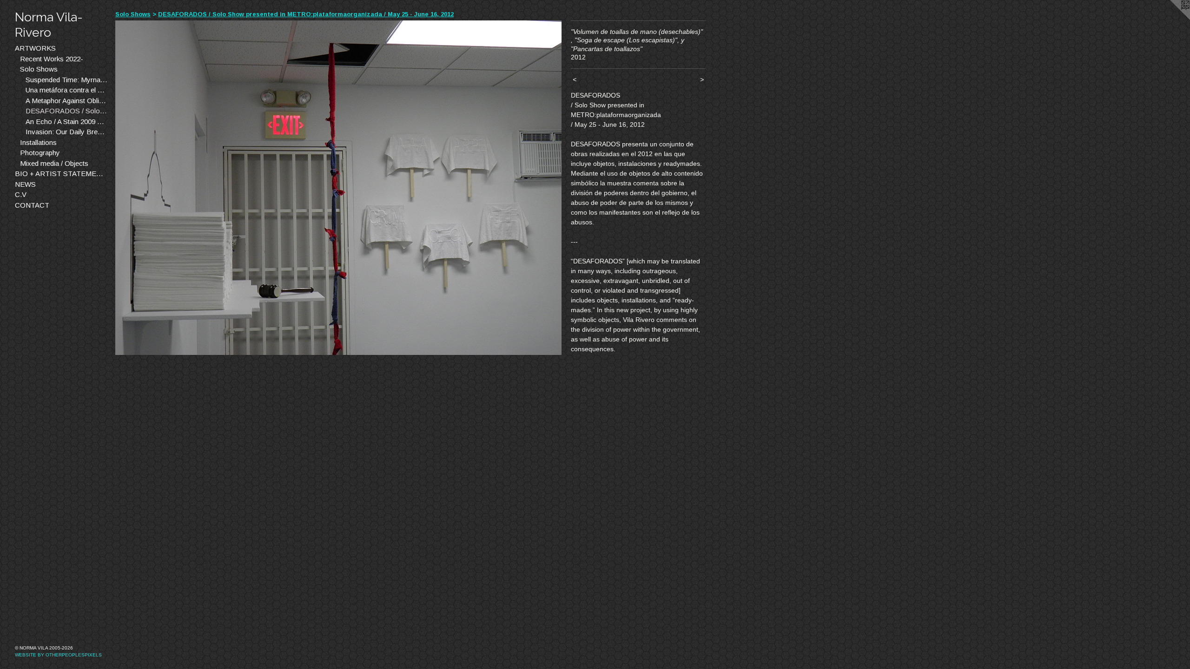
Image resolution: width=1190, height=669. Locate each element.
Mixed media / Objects (54, 163)
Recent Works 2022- (51, 59)
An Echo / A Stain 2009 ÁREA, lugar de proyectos (67, 121)
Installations (38, 142)
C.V (20, 194)
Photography (40, 153)
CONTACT (32, 205)
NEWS (25, 184)
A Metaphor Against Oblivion (67, 101)
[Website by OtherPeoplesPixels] (1171, 18)
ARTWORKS (35, 48)
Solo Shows (39, 69)
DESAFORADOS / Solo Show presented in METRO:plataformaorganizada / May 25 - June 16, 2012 (67, 111)
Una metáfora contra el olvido (67, 90)
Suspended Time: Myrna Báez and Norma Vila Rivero (67, 80)
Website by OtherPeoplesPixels (58, 654)
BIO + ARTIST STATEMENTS (61, 173)
